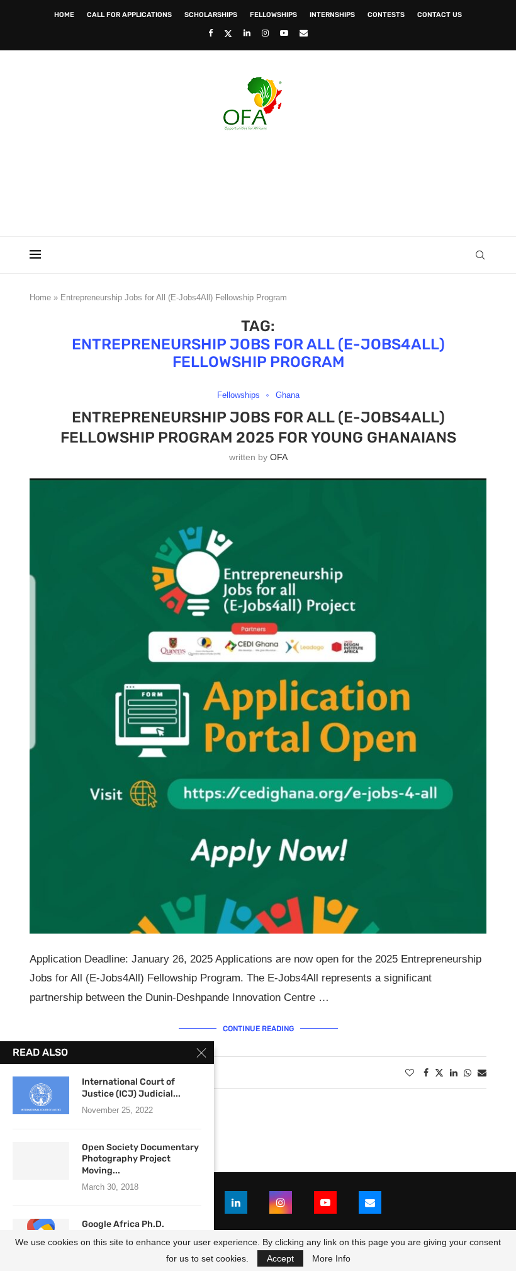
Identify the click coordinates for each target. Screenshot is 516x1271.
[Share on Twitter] (439, 1072)
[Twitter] (228, 33)
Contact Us (439, 15)
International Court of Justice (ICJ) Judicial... (131, 1087)
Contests (386, 15)
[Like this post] (409, 1073)
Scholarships (210, 15)
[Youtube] (284, 33)
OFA (279, 457)
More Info (331, 1258)
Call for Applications (129, 15)
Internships (332, 15)
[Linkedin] (247, 33)
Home (64, 15)
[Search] (480, 255)
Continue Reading (258, 1028)
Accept (280, 1258)
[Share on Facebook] (426, 1073)
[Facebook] (210, 33)
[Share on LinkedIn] (453, 1073)
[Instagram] (265, 33)
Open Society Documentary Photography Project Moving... (140, 1159)
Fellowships (273, 15)
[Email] (304, 33)
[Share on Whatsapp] (467, 1073)
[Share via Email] (482, 1073)
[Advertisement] (258, 179)
